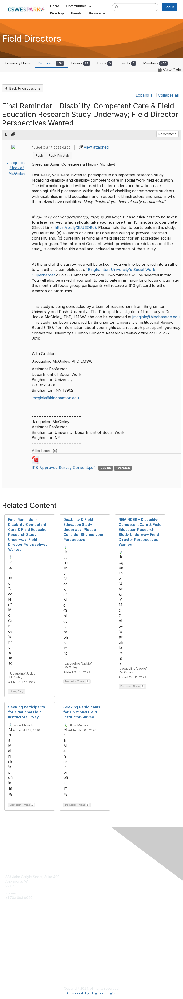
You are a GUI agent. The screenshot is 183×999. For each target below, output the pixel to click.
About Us (12, 972)
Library (80, 63)
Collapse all (168, 95)
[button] (79, 6)
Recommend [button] (167, 134)
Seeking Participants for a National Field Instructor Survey (26, 712)
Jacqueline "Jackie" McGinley (17, 168)
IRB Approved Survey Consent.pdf (64, 467)
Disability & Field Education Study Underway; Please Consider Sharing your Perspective (83, 529)
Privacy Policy (16, 977)
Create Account (17, 905)
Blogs (104, 63)
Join (8, 936)
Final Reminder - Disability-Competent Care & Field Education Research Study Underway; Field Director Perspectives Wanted (28, 534)
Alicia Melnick (23, 725)
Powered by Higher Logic (91, 993)
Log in (169, 7)
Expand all (145, 95)
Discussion (50, 63)
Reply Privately (59, 155)
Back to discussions (24, 88)
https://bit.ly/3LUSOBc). (76, 227)
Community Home (17, 63)
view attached (96, 147)
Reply (40, 155)
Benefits (11, 941)
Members (154, 63)
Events (127, 63)
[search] (117, 7)
